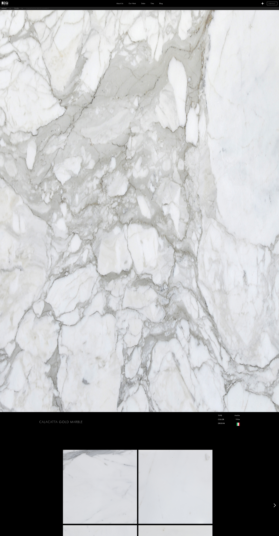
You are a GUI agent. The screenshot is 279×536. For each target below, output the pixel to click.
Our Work (132, 3)
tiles (16, 8)
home (4, 8)
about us (119, 3)
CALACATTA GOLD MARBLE (37, 8)
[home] (5, 3)
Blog (161, 3)
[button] (143, 3)
